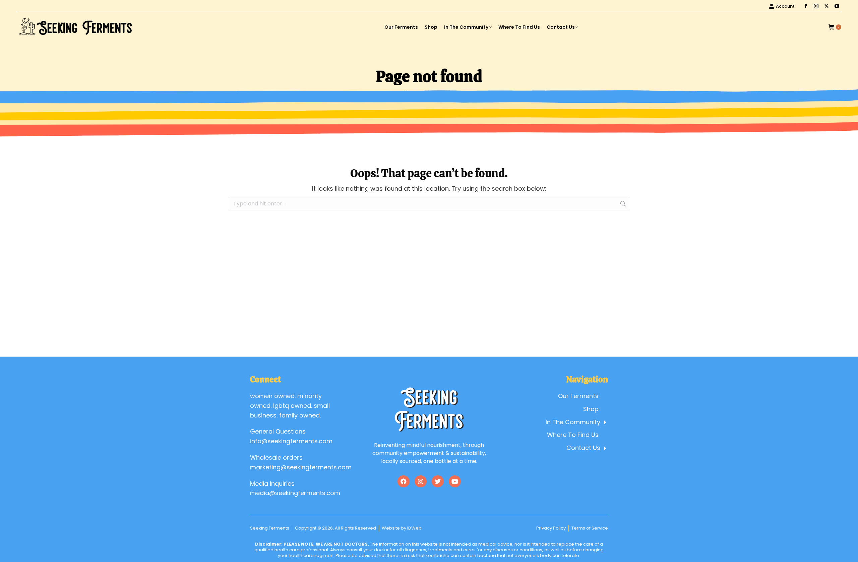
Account (785, 6)
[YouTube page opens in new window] (837, 6)
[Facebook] (403, 481)
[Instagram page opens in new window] (816, 6)
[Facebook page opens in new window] (805, 6)
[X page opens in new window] (826, 6)
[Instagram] (421, 481)
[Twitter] (438, 481)
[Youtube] (455, 481)
